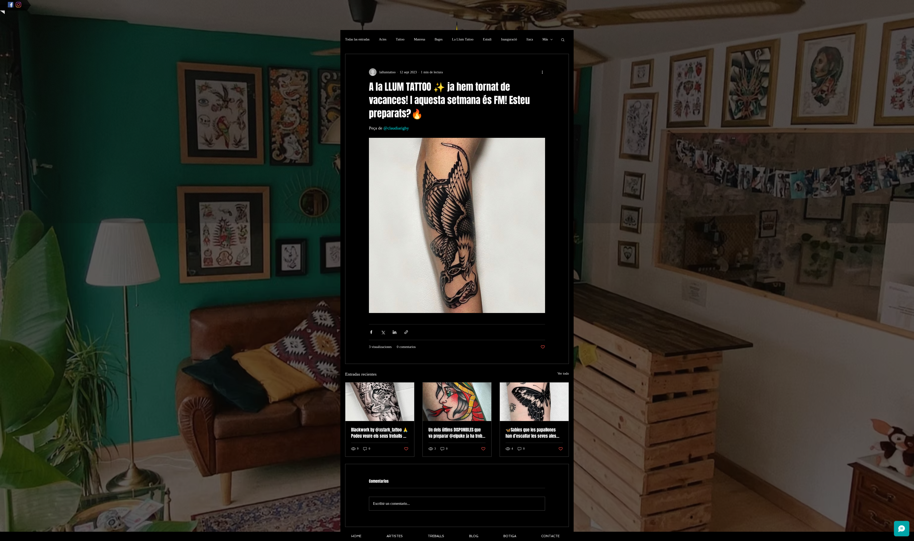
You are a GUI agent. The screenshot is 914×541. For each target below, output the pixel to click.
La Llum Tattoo (462, 39)
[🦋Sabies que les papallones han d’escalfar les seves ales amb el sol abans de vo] (534, 401)
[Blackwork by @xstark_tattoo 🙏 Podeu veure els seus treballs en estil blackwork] (379, 401)
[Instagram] (18, 4)
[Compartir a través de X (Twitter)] (383, 332)
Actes (382, 39)
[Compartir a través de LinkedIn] (394, 332)
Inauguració (509, 39)
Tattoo (400, 39)
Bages (438, 39)
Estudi (487, 39)
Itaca (530, 39)
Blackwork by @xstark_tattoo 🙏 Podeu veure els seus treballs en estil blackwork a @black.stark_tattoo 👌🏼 (379, 433)
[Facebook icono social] (10, 4)
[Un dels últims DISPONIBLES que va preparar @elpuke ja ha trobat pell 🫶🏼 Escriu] (457, 401)
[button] (563, 39)
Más (545, 39)
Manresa (419, 39)
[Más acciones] (542, 72)
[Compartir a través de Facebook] (371, 332)
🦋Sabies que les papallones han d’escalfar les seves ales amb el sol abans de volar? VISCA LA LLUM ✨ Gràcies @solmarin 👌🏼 (534, 433)
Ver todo (563, 373)
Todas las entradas (357, 39)
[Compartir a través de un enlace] (406, 332)
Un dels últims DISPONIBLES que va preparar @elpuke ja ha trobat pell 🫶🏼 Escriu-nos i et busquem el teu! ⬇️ (457, 433)
